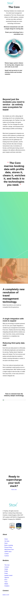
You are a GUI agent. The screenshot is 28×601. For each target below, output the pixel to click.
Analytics (6, 586)
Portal (6, 573)
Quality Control (8, 575)
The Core (6, 565)
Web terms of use (9, 549)
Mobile (6, 583)
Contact (6, 553)
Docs (5, 579)
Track (5, 581)
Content (6, 567)
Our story (6, 541)
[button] (24, 3)
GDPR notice (7, 551)
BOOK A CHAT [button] (6, 594)
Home (6, 539)
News (6, 543)
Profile (6, 571)
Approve (6, 577)
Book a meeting (8, 545)
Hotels (6, 569)
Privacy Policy (8, 547)
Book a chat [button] (14, 489)
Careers (6, 555)
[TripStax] (8, 3)
